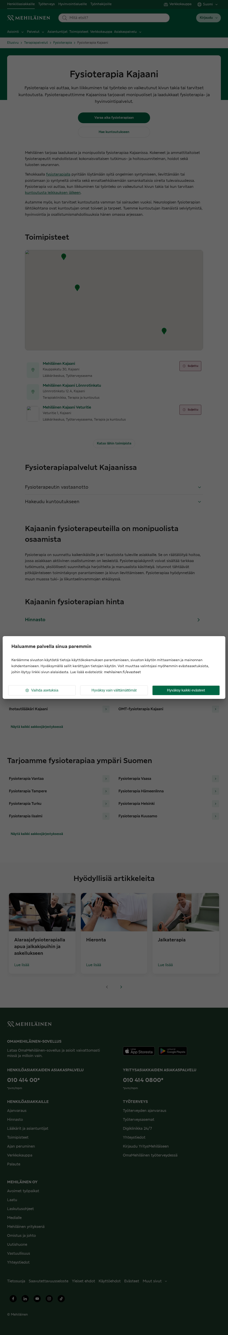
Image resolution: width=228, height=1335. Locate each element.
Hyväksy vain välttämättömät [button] (114, 690)
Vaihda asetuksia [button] (44, 690)
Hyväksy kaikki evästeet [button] (186, 690)
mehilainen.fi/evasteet (122, 672)
